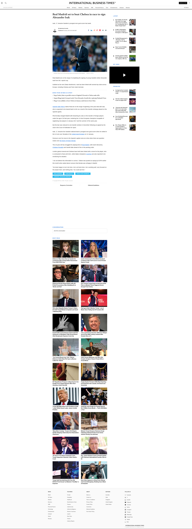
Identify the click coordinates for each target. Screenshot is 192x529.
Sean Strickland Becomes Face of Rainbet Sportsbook (121, 118)
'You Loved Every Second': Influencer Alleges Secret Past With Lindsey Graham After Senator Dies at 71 (94, 334)
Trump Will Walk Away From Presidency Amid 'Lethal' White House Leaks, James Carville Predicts (65, 408)
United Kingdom (109, 502)
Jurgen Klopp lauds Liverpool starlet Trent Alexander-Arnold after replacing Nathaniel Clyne (80, 98)
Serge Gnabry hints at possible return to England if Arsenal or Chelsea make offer (77, 95)
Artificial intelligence (71, 509)
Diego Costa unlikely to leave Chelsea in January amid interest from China (74, 101)
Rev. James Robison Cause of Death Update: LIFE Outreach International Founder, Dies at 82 (94, 457)
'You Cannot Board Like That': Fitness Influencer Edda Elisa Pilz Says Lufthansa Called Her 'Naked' (64, 359)
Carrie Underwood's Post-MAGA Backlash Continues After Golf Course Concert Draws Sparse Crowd (93, 260)
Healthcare (69, 499)
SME (92, 7)
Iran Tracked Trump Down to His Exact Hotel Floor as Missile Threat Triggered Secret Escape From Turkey (93, 285)
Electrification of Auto (71, 502)
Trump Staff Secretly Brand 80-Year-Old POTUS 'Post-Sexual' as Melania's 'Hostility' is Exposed (66, 482)
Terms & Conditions (90, 499)
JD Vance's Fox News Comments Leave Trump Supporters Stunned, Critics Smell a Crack (65, 457)
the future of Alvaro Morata (68, 141)
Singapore (108, 499)
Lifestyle (122, 7)
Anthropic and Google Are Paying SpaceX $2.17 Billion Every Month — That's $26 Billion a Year (94, 408)
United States (109, 504)
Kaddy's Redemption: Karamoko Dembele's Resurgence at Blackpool (121, 31)
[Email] (103, 30)
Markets (80, 7)
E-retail (68, 494)
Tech (107, 7)
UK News (74, 7)
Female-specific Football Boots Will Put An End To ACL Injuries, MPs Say (121, 57)
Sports (49, 516)
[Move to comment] (105, 30)
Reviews (128, 7)
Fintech (68, 518)
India (107, 497)
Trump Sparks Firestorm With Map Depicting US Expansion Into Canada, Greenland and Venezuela (93, 383)
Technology (50, 509)
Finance (69, 504)
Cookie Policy (89, 504)
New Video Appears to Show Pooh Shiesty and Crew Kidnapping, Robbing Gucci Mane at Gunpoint (93, 482)
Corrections (88, 506)
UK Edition (186, 7)
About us (88, 494)
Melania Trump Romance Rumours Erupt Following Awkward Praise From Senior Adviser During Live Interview (92, 432)
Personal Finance (99, 7)
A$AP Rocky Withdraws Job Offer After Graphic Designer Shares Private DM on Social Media (92, 359)
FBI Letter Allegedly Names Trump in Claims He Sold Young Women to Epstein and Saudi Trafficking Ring (65, 309)
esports (68, 513)
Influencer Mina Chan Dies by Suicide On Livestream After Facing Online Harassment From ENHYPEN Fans (65, 260)
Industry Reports (70, 521)
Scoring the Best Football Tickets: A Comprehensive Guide (121, 92)
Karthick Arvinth (64, 28)
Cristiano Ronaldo (58, 147)
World (68, 7)
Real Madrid (85, 145)
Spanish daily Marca (59, 106)
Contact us (88, 497)
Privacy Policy (89, 502)
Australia (107, 494)
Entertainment (113, 7)
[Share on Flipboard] (97, 30)
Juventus (89, 154)
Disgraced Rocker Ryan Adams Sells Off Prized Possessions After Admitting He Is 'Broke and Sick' (64, 285)
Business (87, 7)
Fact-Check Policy (90, 511)
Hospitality (69, 497)
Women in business (71, 511)
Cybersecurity (70, 506)
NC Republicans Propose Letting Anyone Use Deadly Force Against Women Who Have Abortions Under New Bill (66, 383)
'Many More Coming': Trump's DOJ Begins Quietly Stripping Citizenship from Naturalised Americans (66, 432)
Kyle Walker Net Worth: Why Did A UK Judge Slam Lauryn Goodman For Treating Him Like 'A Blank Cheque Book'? (121, 22)
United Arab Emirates (78, 134)
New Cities (69, 516)
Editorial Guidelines (93, 185)
